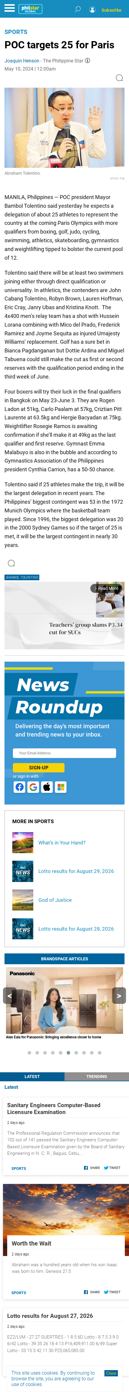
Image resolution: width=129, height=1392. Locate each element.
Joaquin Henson (21, 61)
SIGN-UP (38, 768)
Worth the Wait (31, 1243)
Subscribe (112, 10)
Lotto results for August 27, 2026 (50, 1315)
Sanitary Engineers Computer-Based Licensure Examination (53, 1109)
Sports (15, 31)
